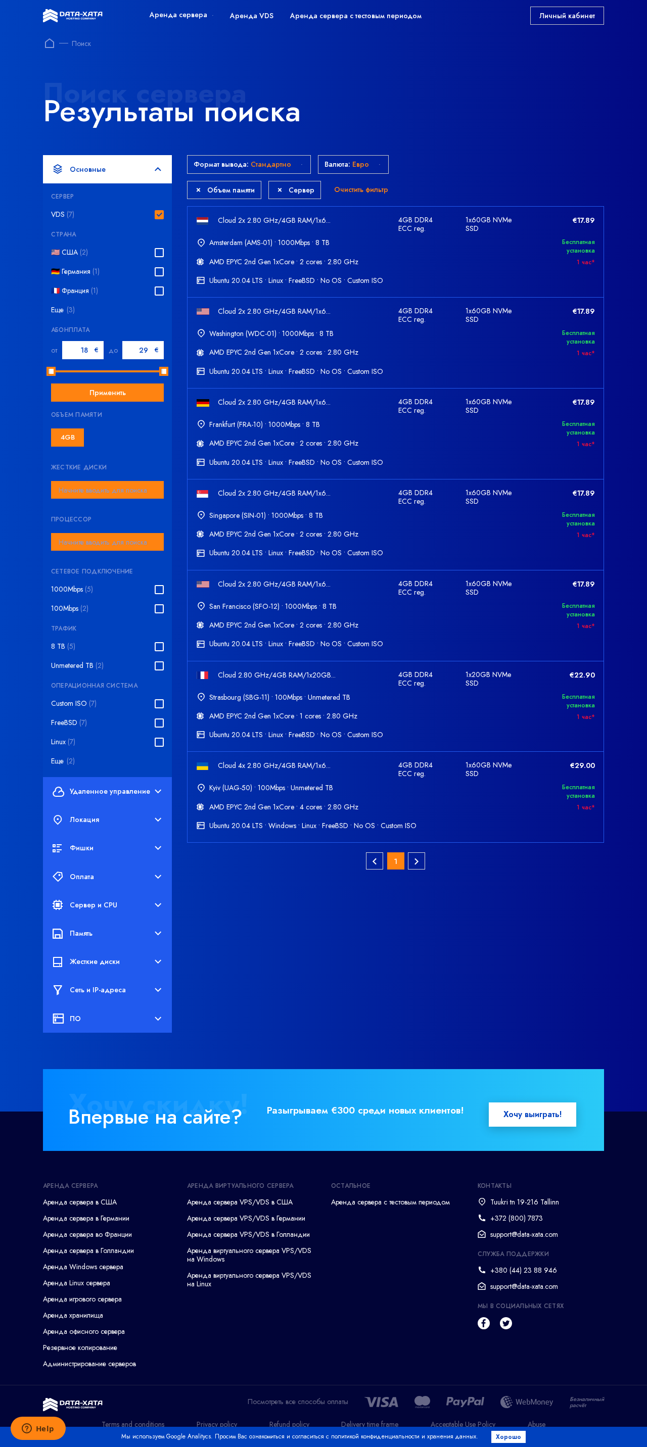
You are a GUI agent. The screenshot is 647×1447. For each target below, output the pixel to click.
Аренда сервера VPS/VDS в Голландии (248, 1234)
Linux (63, 742)
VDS (62, 214)
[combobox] (107, 490)
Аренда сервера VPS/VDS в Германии (246, 1218)
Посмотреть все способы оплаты (298, 1401)
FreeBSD (69, 722)
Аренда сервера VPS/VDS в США (240, 1202)
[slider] (51, 371)
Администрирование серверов (89, 1364)
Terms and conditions (133, 1424)
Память (81, 933)
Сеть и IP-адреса (98, 990)
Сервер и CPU (93, 905)
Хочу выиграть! (532, 1114)
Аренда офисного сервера (84, 1331)
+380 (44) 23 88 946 (523, 1270)
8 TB (63, 646)
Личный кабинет (567, 16)
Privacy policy (217, 1424)
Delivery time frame (369, 1424)
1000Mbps (72, 589)
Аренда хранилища (73, 1315)
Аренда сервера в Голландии (88, 1250)
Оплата (82, 877)
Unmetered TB (77, 665)
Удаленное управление (110, 791)
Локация (84, 819)
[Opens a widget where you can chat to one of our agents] (38, 1429)
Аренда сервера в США (80, 1202)
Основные (88, 169)
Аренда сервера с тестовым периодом (356, 16)
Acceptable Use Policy (463, 1424)
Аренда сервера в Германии (86, 1218)
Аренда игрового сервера (82, 1299)
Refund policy (289, 1424)
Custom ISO (74, 703)
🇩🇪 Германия (75, 271)
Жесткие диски (95, 961)
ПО (75, 1019)
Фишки (82, 848)
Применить (107, 393)
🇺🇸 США (69, 252)
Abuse (536, 1424)
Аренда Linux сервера (76, 1283)
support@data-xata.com (524, 1234)
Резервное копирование (80, 1347)
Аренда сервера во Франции (87, 1234)
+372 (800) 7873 (516, 1218)
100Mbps (69, 608)
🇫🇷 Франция (74, 290)
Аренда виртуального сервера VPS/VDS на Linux (249, 1279)
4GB (68, 437)
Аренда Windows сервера (83, 1267)
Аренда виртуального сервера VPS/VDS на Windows (249, 1254)
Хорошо (508, 1436)
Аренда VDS (251, 16)
